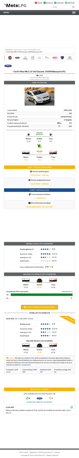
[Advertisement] (39, 31)
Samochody (17, 50)
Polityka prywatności (45, 452)
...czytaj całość (26, 365)
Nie (7, 298)
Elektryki (71, 3)
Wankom (55, 455)
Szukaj (73, 7)
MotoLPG (8, 50)
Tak (7, 295)
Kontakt (57, 452)
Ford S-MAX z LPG (34, 50)
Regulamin (33, 452)
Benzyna (49, 3)
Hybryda (60, 3)
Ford (25, 50)
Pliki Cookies (23, 452)
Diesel (39, 3)
